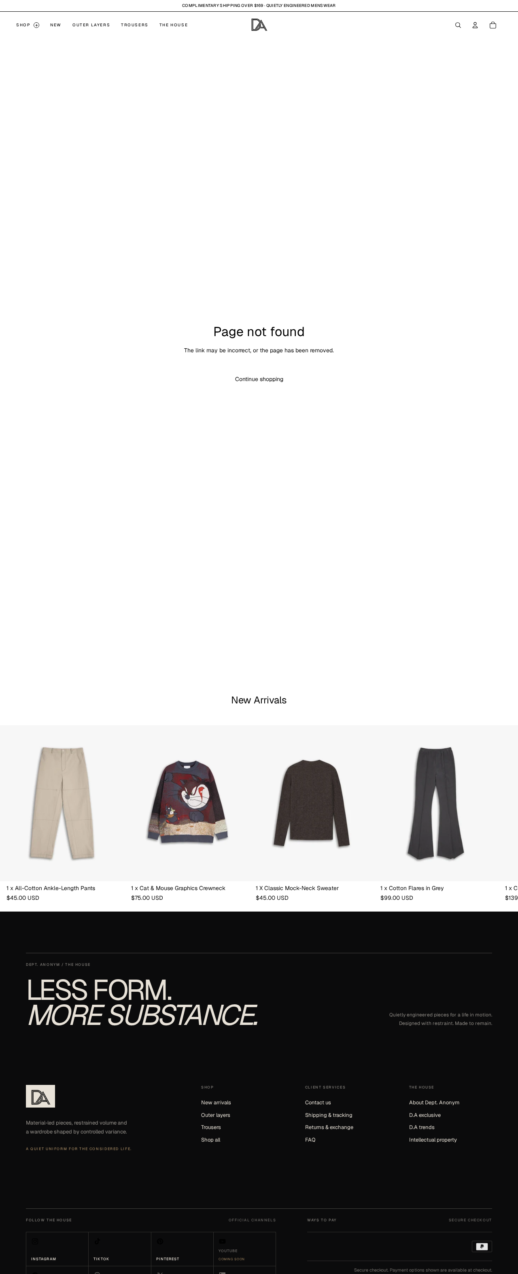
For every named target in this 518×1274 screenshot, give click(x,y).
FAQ (310, 1139)
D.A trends (422, 1127)
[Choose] (112, 868)
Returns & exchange (329, 1127)
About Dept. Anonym (434, 1102)
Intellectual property (433, 1139)
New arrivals (216, 1102)
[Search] (458, 25)
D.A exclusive (425, 1115)
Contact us (318, 1102)
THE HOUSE (173, 25)
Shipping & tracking (328, 1115)
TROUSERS (135, 25)
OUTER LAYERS (91, 25)
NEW (56, 25)
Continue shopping (259, 379)
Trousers (211, 1127)
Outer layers (215, 1115)
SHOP (27, 25)
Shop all (210, 1139)
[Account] (475, 25)
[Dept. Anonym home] (40, 1096)
